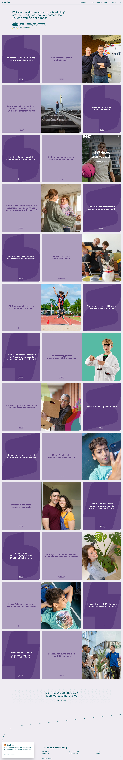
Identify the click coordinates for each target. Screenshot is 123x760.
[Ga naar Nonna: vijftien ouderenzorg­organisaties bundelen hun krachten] (21, 556)
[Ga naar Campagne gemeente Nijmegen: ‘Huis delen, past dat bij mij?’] (102, 307)
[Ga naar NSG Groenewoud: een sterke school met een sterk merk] (41, 307)
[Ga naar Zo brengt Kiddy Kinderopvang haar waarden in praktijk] (21, 59)
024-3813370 (46, 751)
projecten (99, 2)
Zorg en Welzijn (41, 24)
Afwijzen (13, 754)
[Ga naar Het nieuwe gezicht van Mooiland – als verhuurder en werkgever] (41, 407)
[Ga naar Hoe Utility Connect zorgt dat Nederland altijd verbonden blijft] (21, 158)
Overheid (29, 24)
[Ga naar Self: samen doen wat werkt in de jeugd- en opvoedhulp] (81, 158)
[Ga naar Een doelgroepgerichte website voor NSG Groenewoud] (81, 357)
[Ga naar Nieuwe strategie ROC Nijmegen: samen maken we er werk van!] (102, 605)
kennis (106, 2)
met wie (92, 2)
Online (20, 27)
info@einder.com (46, 753)
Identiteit (15, 27)
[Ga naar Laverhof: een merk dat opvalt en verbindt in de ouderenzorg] (21, 258)
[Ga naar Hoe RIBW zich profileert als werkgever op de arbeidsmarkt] (102, 208)
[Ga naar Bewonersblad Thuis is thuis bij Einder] (102, 109)
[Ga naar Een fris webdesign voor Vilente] (102, 407)
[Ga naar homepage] (6, 2)
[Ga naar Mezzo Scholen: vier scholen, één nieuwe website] (81, 456)
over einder (114, 2)
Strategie (26, 27)
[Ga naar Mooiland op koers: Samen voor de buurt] (81, 258)
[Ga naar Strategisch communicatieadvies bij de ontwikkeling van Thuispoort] (81, 556)
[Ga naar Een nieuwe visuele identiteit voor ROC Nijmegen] (81, 655)
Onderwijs (22, 24)
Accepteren (6, 754)
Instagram (98, 753)
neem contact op (61, 700)
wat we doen (83, 2)
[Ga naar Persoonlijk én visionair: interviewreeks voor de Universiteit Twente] (21, 655)
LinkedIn (98, 751)
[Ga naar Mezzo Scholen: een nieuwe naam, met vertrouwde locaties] (41, 605)
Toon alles (15, 24)
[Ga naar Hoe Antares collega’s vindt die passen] (81, 59)
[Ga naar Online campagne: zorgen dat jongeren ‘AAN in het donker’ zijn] (21, 456)
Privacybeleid (49, 758)
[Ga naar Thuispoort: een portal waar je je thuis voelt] (41, 506)
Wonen (34, 24)
